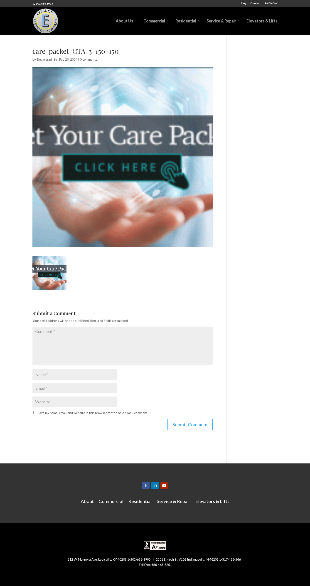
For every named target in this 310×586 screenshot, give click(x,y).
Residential (185, 21)
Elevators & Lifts (262, 21)
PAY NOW (271, 3)
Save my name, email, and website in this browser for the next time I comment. (93, 413)
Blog (243, 3)
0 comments (88, 59)
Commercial (154, 21)
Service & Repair (221, 21)
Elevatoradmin (47, 59)
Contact (255, 3)
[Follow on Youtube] (164, 485)
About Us (124, 21)
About (87, 502)
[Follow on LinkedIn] (155, 485)
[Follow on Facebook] (146, 485)
